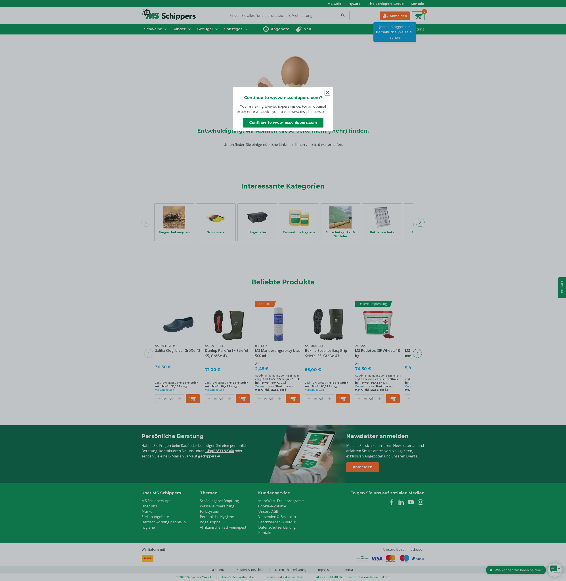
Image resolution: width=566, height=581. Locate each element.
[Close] (327, 92)
